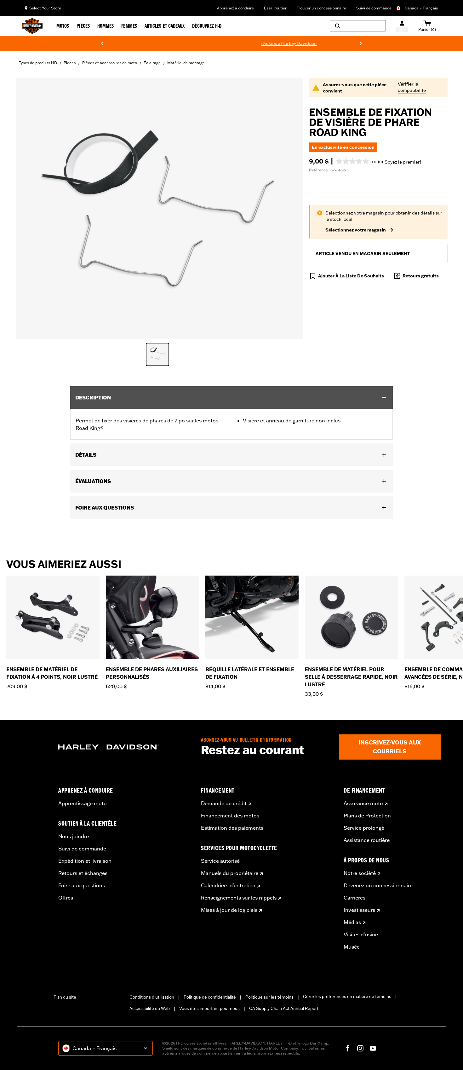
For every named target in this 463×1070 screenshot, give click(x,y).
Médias (352, 922)
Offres (65, 897)
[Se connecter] (402, 26)
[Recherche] (358, 25)
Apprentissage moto (82, 803)
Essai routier (275, 8)
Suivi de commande (374, 8)
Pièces (70, 62)
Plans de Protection (367, 815)
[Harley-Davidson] (125, 747)
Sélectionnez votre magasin (355, 230)
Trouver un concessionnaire (321, 8)
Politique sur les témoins (269, 997)
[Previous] (102, 43)
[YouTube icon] (373, 1048)
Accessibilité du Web (149, 1008)
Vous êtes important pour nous (209, 1008)
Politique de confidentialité (210, 997)
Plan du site (65, 997)
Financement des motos (230, 815)
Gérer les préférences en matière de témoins (347, 996)
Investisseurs (359, 910)
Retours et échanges (82, 873)
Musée (352, 947)
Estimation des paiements (232, 828)
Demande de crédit (224, 803)
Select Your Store (45, 8)
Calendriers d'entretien (228, 885)
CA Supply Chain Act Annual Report (283, 1008)
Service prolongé (364, 828)
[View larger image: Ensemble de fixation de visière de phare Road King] (159, 207)
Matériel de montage (186, 62)
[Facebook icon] (348, 1048)
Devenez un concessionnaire (378, 885)
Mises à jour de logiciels (229, 910)
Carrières (354, 897)
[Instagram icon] (360, 1048)
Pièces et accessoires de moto (109, 62)
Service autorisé (220, 861)
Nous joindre (73, 836)
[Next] (360, 43)
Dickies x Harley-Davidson (261, 43)
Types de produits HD (38, 62)
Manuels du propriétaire (229, 873)
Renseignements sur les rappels (239, 897)
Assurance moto (363, 803)
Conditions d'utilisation (151, 997)
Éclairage (152, 62)
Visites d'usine (361, 934)
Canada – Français (421, 8)
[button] (359, 161)
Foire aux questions (81, 885)
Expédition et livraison (84, 861)
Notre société (360, 873)
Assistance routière (367, 840)
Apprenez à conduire (235, 8)
